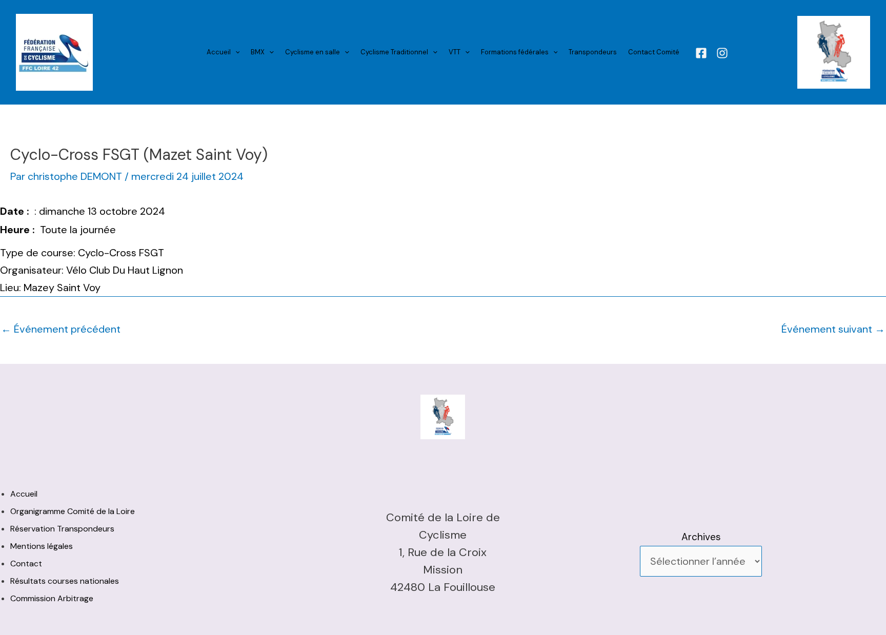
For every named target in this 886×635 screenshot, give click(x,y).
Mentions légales (41, 546)
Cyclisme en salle (312, 52)
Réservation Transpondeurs (62, 528)
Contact (26, 563)
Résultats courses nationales (64, 581)
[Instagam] (722, 53)
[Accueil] (54, 52)
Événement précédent (60, 329)
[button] (235, 52)
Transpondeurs (593, 52)
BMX (258, 52)
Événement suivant (833, 329)
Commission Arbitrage (51, 598)
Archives (701, 536)
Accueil (219, 52)
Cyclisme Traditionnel (394, 52)
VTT (454, 52)
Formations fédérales (515, 52)
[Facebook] (701, 53)
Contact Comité (653, 52)
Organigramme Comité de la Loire (72, 511)
